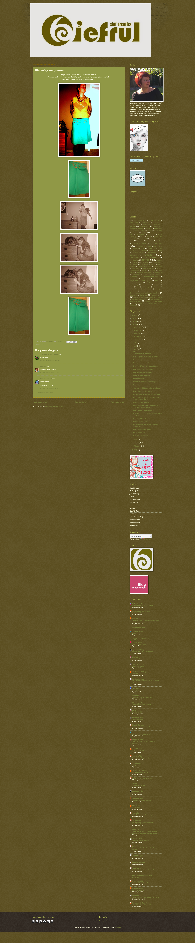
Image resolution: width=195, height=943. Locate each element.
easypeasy (151, 234)
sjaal (137, 287)
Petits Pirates (137, 855)
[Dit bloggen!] (70, 342)
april (136, 440)
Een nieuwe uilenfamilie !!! (143, 410)
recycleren (134, 280)
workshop (158, 301)
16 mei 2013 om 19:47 (49, 372)
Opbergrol (136, 274)
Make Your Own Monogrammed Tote (145, 897)
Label (135, 262)
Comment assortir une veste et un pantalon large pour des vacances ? (145, 832)
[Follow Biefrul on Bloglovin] (139, 151)
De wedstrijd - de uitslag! (141, 734)
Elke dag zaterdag (139, 703)
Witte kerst (136, 807)
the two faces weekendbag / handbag (145, 293)
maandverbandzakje (144, 266)
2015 (135, 318)
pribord (157, 278)
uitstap (136, 297)
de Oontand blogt (139, 672)
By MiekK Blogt (138, 650)
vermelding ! (152, 297)
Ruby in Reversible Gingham (142, 800)
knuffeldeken (150, 257)
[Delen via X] (72, 342)
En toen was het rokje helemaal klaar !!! (145, 425)
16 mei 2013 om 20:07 (50, 388)
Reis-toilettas (137, 659)
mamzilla (135, 813)
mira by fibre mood (139, 644)
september (138, 336)
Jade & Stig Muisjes (140, 771)
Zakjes (133, 305)
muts (158, 268)
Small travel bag (138, 666)
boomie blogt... (138, 631)
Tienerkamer (133, 295)
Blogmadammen (138, 627)
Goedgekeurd (138, 378)
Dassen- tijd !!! (139, 360)
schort (132, 287)
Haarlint (149, 241)
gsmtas (140, 241)
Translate (147, 539)
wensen (148, 301)
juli (135, 343)
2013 (134, 324)
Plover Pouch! (137, 765)
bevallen (133, 226)
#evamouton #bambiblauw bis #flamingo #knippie (143, 823)
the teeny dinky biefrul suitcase (150, 291)
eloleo (134, 710)
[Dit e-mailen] (67, 342)
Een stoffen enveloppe (142, 372)
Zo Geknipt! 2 (137, 712)
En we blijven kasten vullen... (142, 727)
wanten (160, 297)
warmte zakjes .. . (139, 299)
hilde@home (137, 749)
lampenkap (156, 262)
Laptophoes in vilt (139, 750)
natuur (144, 270)
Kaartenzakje (143, 250)
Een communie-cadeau (142, 429)
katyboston (153, 250)
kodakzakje (134, 260)
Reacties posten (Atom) (54, 406)
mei (135, 349)
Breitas (149, 230)
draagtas (140, 234)
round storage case (153, 282)
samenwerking (146, 285)
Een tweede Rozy (138, 785)
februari (137, 446)
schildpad (157, 285)
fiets (142, 236)
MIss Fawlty (136, 268)
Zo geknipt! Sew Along (141, 903)
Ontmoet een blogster (144, 272)
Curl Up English (138, 664)
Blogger (118, 927)
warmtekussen (155, 299)
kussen (159, 260)
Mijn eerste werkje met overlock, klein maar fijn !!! (146, 398)
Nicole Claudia (46, 379)
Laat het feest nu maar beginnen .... (147, 382)
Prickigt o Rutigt (138, 862)
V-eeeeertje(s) (137, 881)
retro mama (136, 868)
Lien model (144, 264)
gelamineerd (143, 238)
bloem (148, 228)
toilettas (143, 295)
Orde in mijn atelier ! (141, 375)
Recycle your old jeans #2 (142, 704)
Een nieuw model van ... (142, 391)
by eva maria (137, 642)
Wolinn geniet (137, 888)
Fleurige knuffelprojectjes (141, 758)
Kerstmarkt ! (153, 252)
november (138, 330)
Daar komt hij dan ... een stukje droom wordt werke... (145, 406)
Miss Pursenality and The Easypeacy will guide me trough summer (145, 621)
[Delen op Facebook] (74, 342)
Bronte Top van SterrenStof (142, 651)
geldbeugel (152, 238)
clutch (144, 232)
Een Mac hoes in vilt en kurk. (142, 697)
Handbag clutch (140, 243)
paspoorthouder (151, 276)
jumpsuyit (136, 248)
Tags (138, 289)
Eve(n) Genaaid (138, 725)
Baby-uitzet (146, 224)
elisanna (135, 695)
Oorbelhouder (158, 272)
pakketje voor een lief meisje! (142, 815)
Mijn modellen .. (139, 432)
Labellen (145, 262)
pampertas (134, 276)
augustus (138, 340)
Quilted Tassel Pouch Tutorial (143, 870)
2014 (134, 321)
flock (149, 237)
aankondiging (154, 220)
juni (135, 346)
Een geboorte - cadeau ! (143, 369)
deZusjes (135, 688)
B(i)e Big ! (156, 222)
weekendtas (135, 301)
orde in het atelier (152, 274)
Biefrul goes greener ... (142, 402)
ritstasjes (146, 280)
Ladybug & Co (137, 791)
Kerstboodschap (138, 252)
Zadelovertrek (138, 303)
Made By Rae (137, 798)
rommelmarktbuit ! (136, 282)
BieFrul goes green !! (141, 421)
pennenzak (133, 278)
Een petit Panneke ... (141, 436)
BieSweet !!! (144, 226)
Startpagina (104, 921)
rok (42, 345)
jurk (143, 248)
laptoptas (133, 264)
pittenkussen (145, 278)
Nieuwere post (40, 402)
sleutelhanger (146, 287)
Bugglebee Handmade (140, 639)
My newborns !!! (139, 418)
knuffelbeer (134, 257)
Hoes (149, 246)
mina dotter (137, 820)
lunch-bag (133, 266)
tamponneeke (147, 289)
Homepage (80, 402)
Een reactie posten (45, 392)
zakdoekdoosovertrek (152, 303)
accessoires (134, 222)
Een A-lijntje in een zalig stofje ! (146, 356)
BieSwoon (157, 226)
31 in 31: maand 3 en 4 (140, 840)
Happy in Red (137, 739)
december (138, 327)
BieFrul (135, 618)
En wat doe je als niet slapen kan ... (147, 394)
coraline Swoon (155, 232)
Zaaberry (135, 895)
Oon (134, 846)
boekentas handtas (139, 230)
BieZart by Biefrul (136, 228)
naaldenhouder (134, 270)
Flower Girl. (136, 690)
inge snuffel (137, 756)
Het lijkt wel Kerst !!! (141, 363)
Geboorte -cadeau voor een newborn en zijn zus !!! (144, 352)
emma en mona (138, 717)
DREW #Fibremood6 (139, 719)
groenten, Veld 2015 (140, 772)
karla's (134, 784)
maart (136, 443)
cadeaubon (135, 232)
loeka (152, 264)
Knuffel (148, 254)
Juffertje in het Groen (49, 354)
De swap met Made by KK (141, 890)
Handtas (157, 243)
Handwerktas (141, 246)
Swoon (132, 289)
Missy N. (135, 829)
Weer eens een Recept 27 (141, 905)
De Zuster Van (138, 679)
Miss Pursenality (148, 268)
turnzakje (154, 295)
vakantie (143, 297)
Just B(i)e (152, 248)
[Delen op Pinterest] (76, 342)
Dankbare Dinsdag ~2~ (140, 883)
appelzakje (146, 222)
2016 (135, 315)
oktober (137, 333)
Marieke (43, 367)
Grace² (134, 633)
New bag (152, 270)
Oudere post (118, 402)
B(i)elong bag (134, 224)
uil (161, 295)
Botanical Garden (138, 613)
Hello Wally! (136, 857)
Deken (131, 234)
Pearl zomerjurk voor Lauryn (142, 605)
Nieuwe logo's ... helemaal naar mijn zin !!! (147, 414)
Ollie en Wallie (137, 839)
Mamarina (136, 806)
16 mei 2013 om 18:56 (50, 360)
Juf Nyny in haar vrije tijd (142, 778)
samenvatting (134, 285)
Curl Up (135, 657)
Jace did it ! (137, 763)
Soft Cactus (156, 287)
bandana (157, 224)
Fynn (134, 732)
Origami (135, 793)
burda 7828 (158, 230)
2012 (135, 450)
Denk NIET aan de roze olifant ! (146, 366)
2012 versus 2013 (140, 220)
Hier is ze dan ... (139, 385)
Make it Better (157, 266)
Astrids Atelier (138, 604)
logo (158, 264)
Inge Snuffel (157, 246)
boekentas (158, 228)
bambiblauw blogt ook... (141, 611)
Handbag (159, 241)
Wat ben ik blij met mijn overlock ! (147, 388)
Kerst (160, 250)
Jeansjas (135, 673)
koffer (145, 259)
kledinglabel (133, 255)
